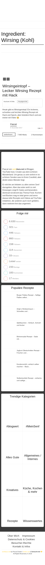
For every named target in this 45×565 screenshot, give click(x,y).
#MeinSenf (32, 426)
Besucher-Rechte (21, 543)
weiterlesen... (9, 134)
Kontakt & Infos (21, 546)
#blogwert (12, 426)
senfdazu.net (6, 552)
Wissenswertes (32, 521)
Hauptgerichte (22, 101)
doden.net (26, 552)
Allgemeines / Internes (32, 457)
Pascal (13, 124)
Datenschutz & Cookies (21, 539)
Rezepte (12, 521)
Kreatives (12, 490)
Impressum (28, 535)
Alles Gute (12, 457)
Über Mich (13, 535)
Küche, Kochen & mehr (32, 490)
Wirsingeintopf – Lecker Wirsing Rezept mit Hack (21, 90)
